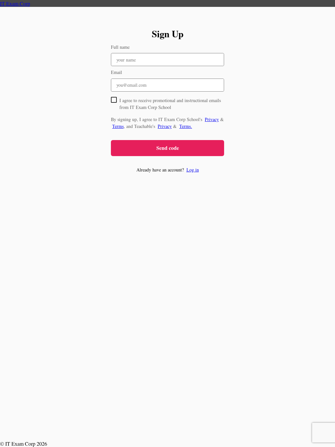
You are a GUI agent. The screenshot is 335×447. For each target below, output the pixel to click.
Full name (120, 47)
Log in (192, 170)
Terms (118, 126)
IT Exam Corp (15, 3)
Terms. (185, 126)
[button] (167, 170)
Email (116, 72)
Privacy (212, 119)
